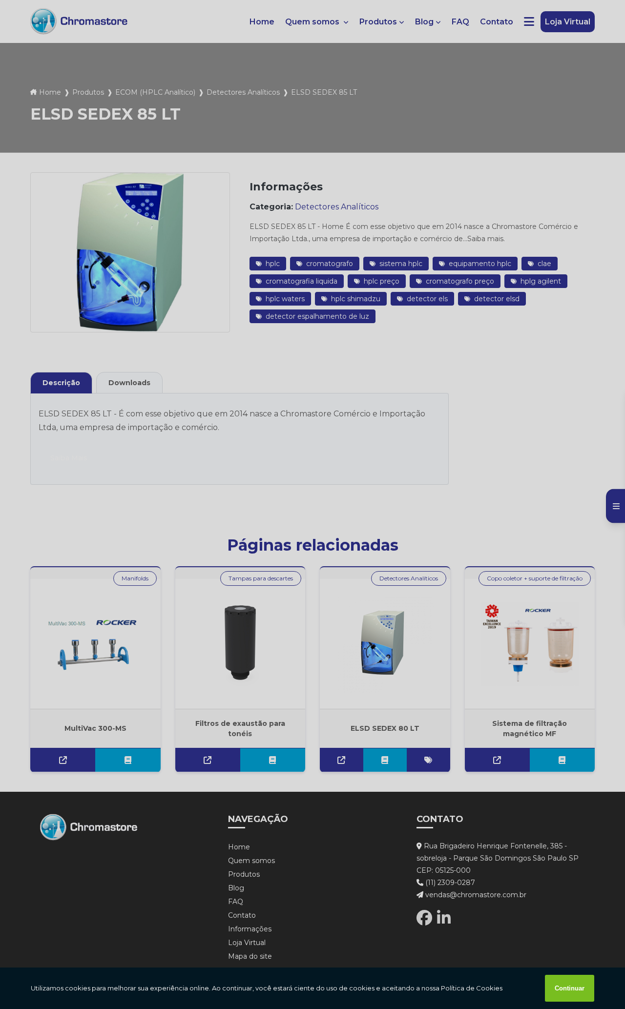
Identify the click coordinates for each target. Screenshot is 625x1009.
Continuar (569, 988)
